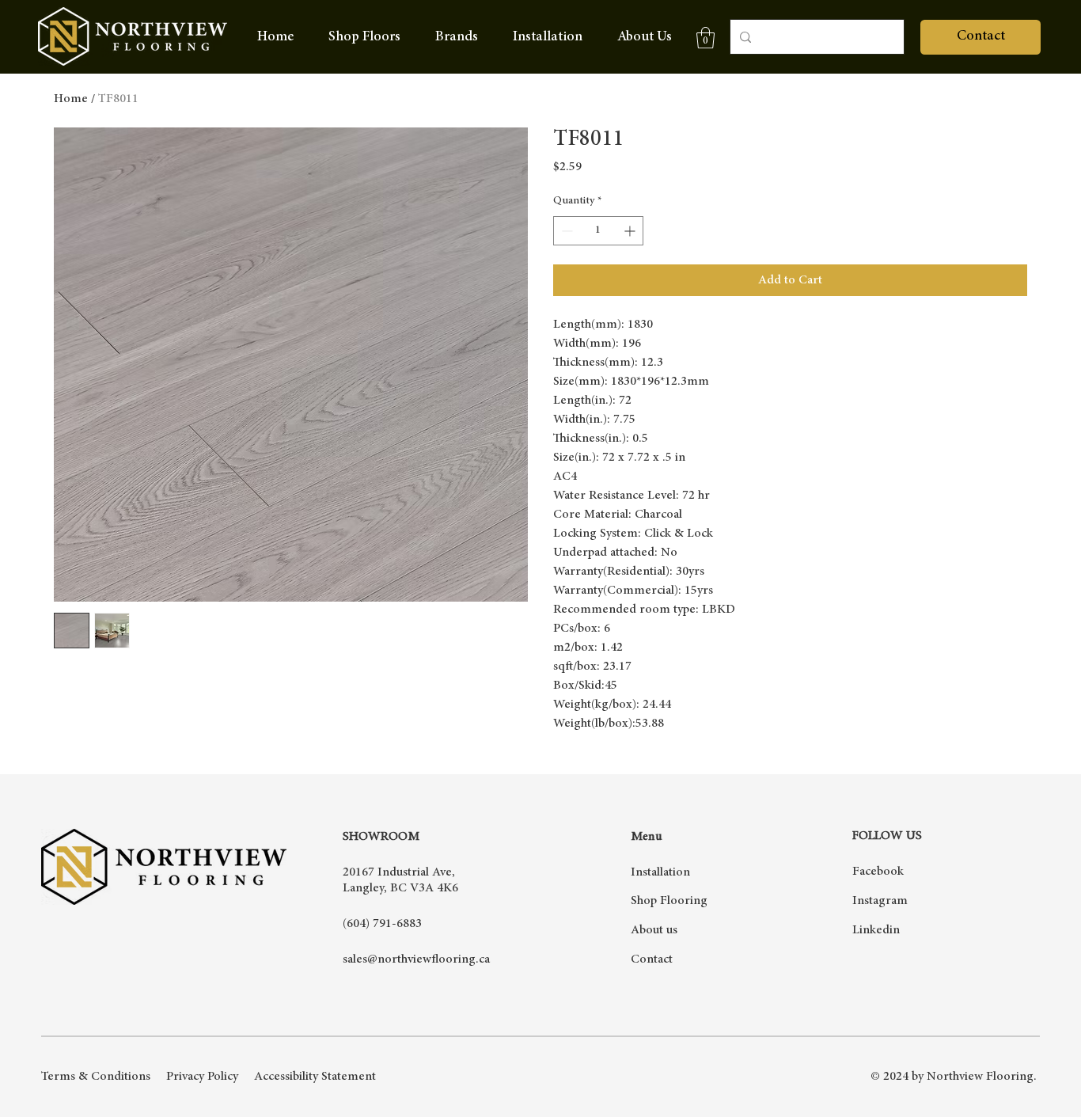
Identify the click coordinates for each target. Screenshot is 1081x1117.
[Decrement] (565, 231)
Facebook (878, 871)
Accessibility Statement (315, 1076)
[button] (456, 37)
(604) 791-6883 (382, 924)
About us (654, 930)
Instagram (880, 901)
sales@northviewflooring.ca (416, 959)
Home (71, 99)
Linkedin (876, 930)
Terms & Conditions (95, 1076)
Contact (652, 959)
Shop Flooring (669, 901)
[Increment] (631, 231)
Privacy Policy (202, 1076)
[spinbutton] (598, 231)
